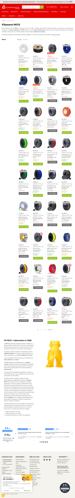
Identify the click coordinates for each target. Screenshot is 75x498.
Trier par (19, 39)
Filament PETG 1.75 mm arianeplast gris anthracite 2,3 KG (66, 156)
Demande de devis (7, 459)
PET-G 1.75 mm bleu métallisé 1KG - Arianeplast (23, 93)
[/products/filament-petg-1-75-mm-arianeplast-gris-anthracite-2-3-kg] (67, 143)
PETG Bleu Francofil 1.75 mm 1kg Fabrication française (67, 250)
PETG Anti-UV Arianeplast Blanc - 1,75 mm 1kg (66, 281)
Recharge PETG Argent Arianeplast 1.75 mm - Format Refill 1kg (52, 94)
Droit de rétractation (20, 472)
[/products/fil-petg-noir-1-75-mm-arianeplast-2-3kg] (38, 143)
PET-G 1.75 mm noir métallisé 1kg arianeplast (52, 218)
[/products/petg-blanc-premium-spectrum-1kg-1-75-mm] (23, 49)
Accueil (3, 20)
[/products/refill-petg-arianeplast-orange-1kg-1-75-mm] (67, 112)
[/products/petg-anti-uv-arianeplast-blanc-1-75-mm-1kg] (67, 269)
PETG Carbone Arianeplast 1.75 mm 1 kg (23, 314)
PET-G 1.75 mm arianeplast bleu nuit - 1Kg (52, 314)
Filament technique (26, 11)
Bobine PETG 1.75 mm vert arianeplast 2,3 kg (23, 187)
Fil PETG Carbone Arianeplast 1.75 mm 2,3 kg (23, 124)
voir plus (24, 433)
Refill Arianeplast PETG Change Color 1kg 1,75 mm (23, 218)
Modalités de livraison (34, 468)
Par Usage (63, 11)
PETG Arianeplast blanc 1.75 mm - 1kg (38, 92)
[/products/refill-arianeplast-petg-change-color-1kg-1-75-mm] (23, 206)
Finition (4, 16)
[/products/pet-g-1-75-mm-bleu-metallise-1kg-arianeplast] (23, 80)
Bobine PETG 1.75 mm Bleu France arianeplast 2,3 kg (37, 187)
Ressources (21, 16)
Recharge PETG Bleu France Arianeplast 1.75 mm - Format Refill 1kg (67, 62)
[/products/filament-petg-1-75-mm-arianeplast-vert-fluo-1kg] (23, 143)
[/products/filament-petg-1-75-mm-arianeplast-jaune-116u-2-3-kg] (23, 269)
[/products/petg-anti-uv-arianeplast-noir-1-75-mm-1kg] (38, 237)
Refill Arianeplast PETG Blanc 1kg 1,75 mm (37, 281)
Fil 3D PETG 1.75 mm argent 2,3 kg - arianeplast (52, 187)
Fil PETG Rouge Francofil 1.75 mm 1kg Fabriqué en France (51, 282)
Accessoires (12, 16)
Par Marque (54, 11)
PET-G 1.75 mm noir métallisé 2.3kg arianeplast (67, 187)
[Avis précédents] (16, 434)
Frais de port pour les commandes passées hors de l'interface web (35, 461)
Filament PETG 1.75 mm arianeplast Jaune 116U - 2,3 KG (23, 281)
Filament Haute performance (41, 11)
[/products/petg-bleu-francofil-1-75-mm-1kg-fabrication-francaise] (67, 237)
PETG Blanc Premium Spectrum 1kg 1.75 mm (23, 61)
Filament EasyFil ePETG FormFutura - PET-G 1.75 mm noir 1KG (38, 62)
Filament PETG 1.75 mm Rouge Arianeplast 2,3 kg (52, 156)
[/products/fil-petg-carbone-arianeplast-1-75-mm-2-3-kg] (23, 112)
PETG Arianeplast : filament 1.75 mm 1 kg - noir (52, 61)
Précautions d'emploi (20, 474)
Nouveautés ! (5, 11)
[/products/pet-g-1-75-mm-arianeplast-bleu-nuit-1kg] (52, 301)
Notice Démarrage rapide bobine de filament (34, 484)
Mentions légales (19, 459)
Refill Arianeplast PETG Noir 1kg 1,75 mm (66, 93)
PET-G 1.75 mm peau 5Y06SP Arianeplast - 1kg (37, 124)
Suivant (50, 329)
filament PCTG (25, 407)
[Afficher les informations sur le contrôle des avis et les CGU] (13, 438)
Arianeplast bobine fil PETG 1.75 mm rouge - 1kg (37, 314)
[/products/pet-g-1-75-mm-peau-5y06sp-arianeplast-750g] (38, 112)
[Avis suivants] (72, 434)
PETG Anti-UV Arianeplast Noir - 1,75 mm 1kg (37, 250)
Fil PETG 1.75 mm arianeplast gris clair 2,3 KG (38, 218)
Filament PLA (14, 11)
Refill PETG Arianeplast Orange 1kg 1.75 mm (66, 124)
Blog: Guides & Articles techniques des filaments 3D (35, 479)
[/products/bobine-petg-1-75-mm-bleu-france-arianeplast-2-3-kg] (38, 174)
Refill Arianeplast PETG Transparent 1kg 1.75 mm (22, 250)
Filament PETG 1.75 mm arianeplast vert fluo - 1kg (23, 156)
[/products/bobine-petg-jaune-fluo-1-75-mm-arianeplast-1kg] (52, 237)
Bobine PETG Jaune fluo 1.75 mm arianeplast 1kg (52, 250)
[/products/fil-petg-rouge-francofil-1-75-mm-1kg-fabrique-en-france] (52, 269)
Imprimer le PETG (55, 34)
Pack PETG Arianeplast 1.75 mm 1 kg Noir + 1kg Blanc (67, 315)
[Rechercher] (42, 7)
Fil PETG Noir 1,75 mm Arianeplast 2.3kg (37, 156)
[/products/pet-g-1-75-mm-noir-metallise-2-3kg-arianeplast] (67, 174)
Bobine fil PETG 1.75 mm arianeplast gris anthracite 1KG (52, 124)
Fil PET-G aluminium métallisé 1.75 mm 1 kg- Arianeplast (67, 218)
